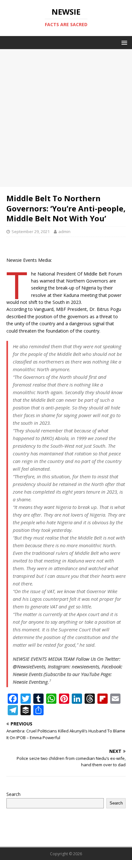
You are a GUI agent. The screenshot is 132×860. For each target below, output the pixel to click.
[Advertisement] (66, 118)
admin (64, 231)
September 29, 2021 (31, 231)
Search (13, 794)
